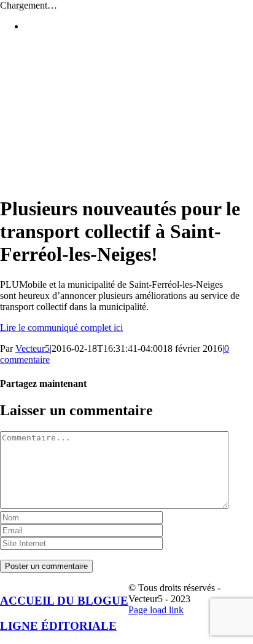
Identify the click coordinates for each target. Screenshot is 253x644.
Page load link (156, 610)
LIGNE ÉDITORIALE (58, 625)
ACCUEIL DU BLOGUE (64, 600)
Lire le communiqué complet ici (61, 327)
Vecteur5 (32, 348)
